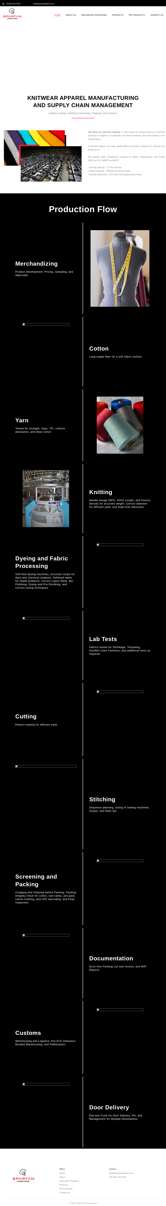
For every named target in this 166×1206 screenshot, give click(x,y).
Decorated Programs (69, 1181)
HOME (57, 15)
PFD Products (66, 1189)
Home (62, 1173)
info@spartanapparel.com (43, 4)
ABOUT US (71, 15)
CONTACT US (156, 15)
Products (64, 1185)
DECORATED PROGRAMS (94, 15)
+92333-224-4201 (13, 4)
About (62, 1177)
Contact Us (65, 1193)
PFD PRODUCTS (137, 15)
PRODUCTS (118, 15)
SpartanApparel (91, 1203)
